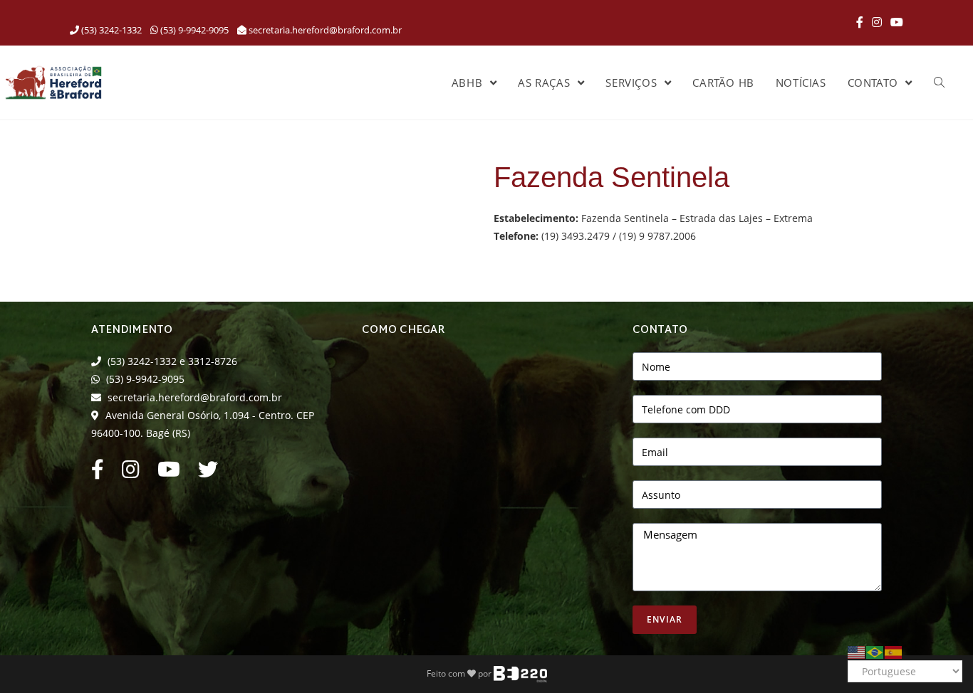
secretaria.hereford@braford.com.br (325, 29)
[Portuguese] (875, 650)
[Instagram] (877, 22)
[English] (857, 650)
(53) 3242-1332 (110, 29)
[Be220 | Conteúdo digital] (520, 673)
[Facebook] (860, 22)
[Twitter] (208, 473)
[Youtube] (168, 473)
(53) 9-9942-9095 (193, 29)
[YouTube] (894, 22)
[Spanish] (894, 650)
